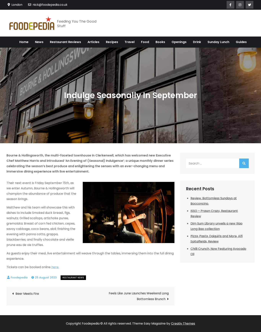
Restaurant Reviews (65, 42)
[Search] (244, 163)
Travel (130, 42)
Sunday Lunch (218, 42)
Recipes (112, 42)
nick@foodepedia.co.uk (50, 4)
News (39, 42)
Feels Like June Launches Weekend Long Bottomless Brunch (139, 296)
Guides (241, 42)
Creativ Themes (183, 323)
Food (145, 42)
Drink (197, 42)
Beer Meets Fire (27, 293)
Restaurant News (73, 277)
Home (23, 42)
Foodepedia (19, 277)
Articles (93, 42)
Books (160, 42)
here (54, 267)
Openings (179, 42)
